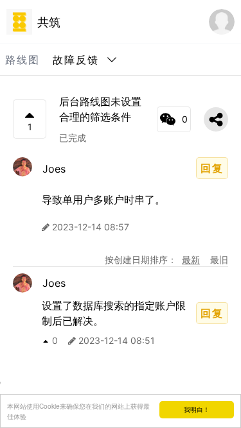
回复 (212, 168)
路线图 (22, 59)
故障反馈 (76, 59)
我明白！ (197, 409)
